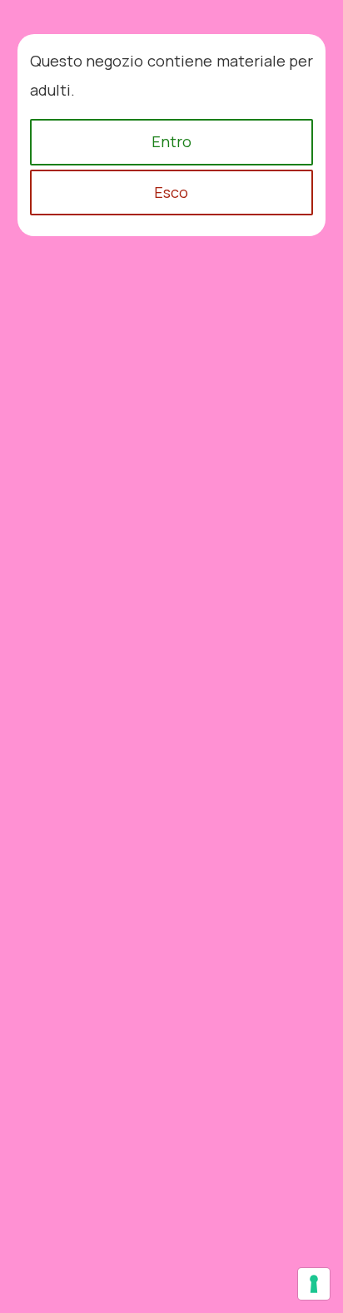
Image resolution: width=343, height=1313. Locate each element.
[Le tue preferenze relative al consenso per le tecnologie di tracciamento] (314, 1284)
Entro (171, 141)
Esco (171, 192)
